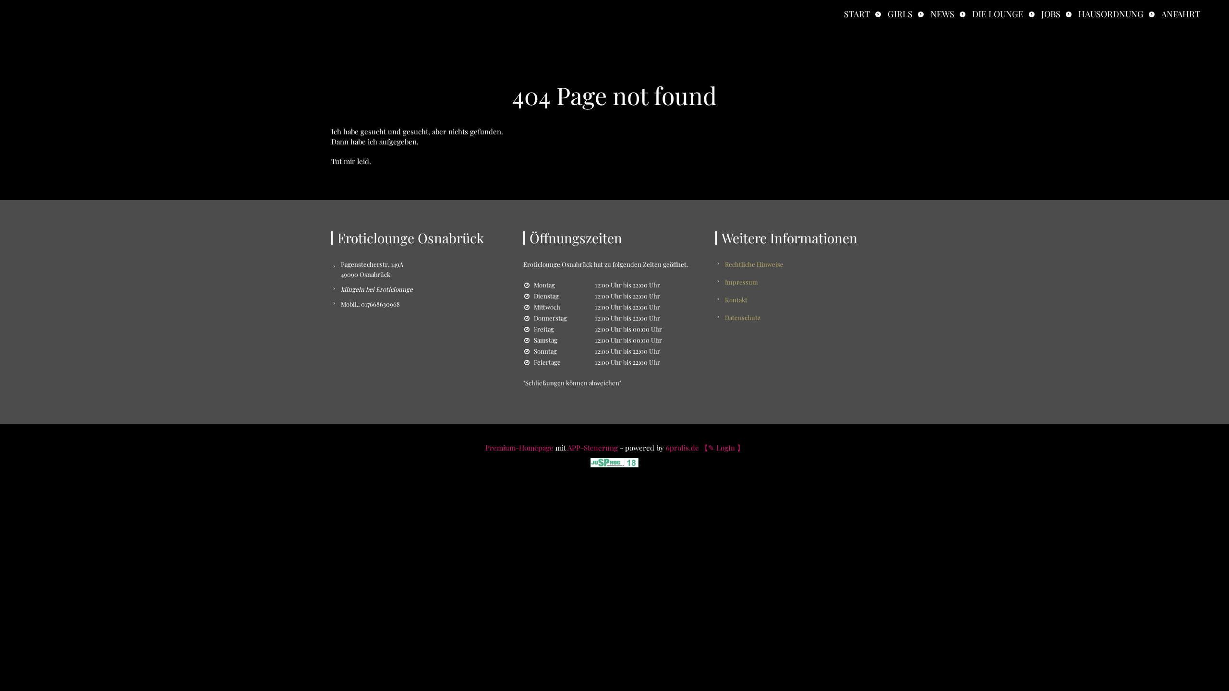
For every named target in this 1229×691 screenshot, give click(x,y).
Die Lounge (998, 14)
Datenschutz (742, 317)
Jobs (1050, 14)
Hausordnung (1111, 14)
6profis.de (682, 448)
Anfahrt (1180, 14)
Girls (900, 14)
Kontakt (736, 300)
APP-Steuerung (592, 448)
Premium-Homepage (519, 448)
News (942, 14)
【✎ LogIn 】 (722, 448)
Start (857, 14)
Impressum (741, 282)
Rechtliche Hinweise (754, 264)
